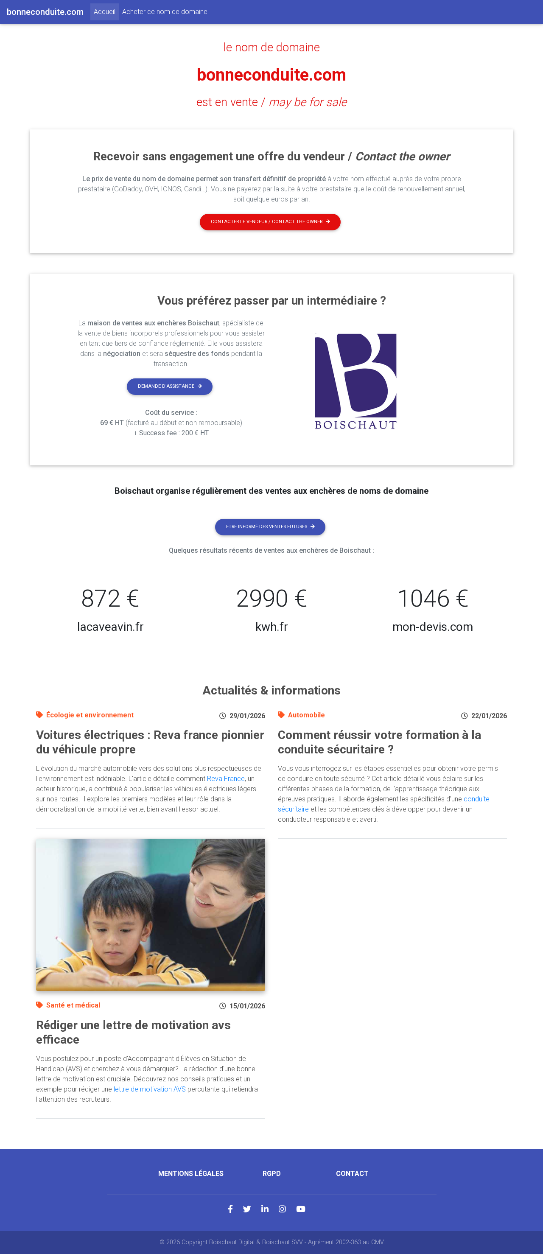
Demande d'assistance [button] (166, 386)
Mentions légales (191, 1174)
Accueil (106, 11)
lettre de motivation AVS (150, 1089)
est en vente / (271, 102)
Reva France (226, 779)
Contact (352, 1174)
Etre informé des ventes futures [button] (266, 526)
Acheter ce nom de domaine (164, 12)
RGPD (272, 1174)
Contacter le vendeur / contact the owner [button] (266, 221)
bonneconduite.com (271, 75)
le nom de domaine (272, 47)
